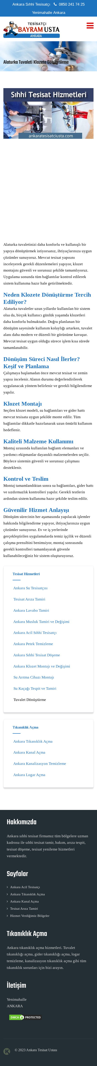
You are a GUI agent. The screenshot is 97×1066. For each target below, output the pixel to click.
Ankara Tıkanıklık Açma (33, 741)
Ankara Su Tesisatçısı (30, 588)
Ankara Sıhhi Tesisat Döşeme (36, 655)
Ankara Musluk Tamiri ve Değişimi (41, 622)
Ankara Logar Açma (29, 775)
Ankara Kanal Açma (29, 752)
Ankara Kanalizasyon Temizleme (39, 763)
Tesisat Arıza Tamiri (29, 599)
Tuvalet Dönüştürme (30, 700)
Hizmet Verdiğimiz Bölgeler (29, 916)
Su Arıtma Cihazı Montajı (34, 677)
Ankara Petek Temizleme (33, 644)
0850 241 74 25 (72, 4)
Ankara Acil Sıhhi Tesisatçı (35, 633)
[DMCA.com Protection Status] (25, 1019)
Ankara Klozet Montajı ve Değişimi (41, 666)
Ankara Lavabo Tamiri (31, 610)
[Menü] (90, 25)
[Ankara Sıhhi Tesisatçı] (31, 29)
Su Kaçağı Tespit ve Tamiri (35, 688)
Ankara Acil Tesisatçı (25, 887)
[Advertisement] (48, 191)
